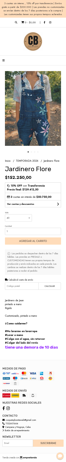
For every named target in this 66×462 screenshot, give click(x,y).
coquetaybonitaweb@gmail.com (20, 420)
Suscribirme (48, 443)
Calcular (50, 286)
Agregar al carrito (33, 241)
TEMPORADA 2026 (27, 161)
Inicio (8, 161)
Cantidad (8, 226)
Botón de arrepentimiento (16, 430)
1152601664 (11, 423)
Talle (6, 212)
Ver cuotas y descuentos (20, 204)
